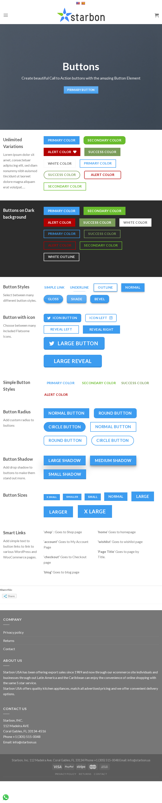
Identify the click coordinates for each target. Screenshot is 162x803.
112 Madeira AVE (16, 726)
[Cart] (157, 15)
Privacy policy (13, 632)
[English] (78, 3)
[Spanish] (83, 3)
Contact (9, 649)
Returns (8, 641)
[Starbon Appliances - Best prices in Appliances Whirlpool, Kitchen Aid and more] (81, 15)
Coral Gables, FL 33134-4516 (24, 731)
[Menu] (5, 15)
